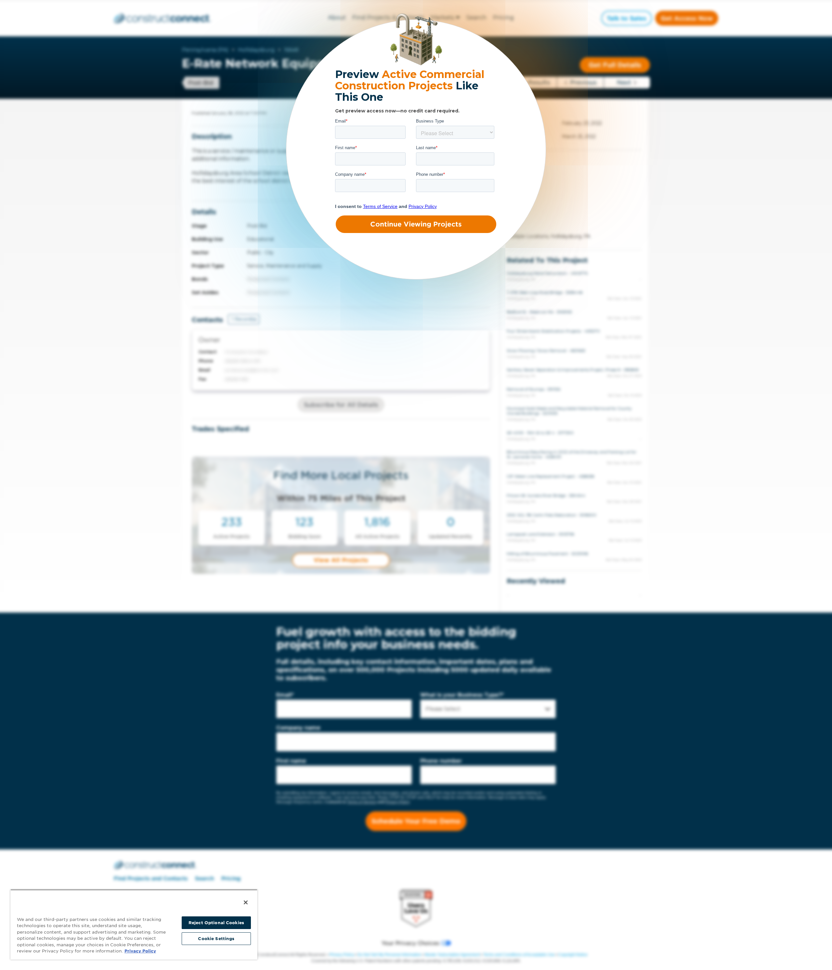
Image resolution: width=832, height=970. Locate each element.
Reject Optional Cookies (216, 922)
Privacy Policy (140, 951)
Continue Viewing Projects (416, 224)
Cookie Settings (216, 938)
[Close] (246, 902)
